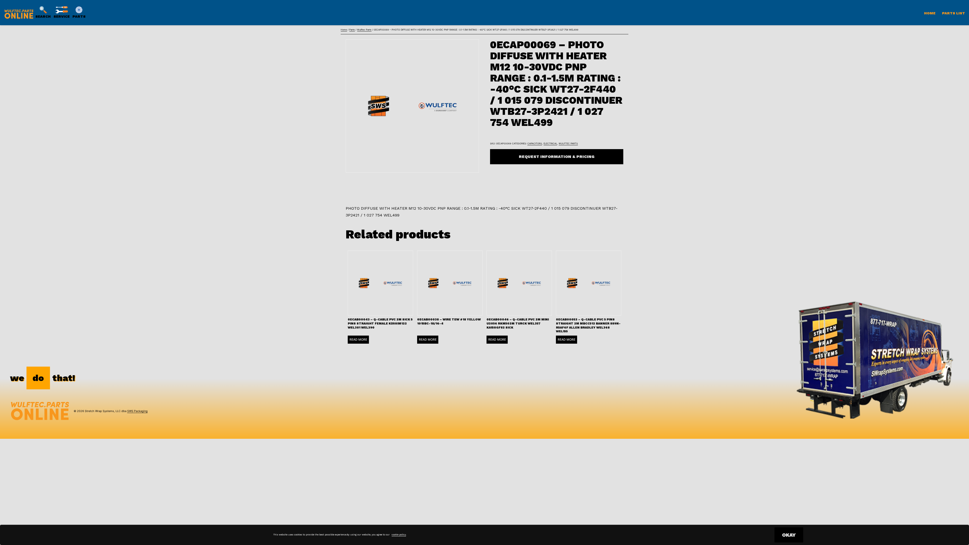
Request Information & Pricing (557, 156)
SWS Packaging (137, 411)
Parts (352, 29)
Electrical (550, 143)
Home (929, 13)
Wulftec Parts (364, 29)
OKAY (789, 535)
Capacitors (534, 143)
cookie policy (399, 534)
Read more (358, 339)
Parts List (953, 13)
